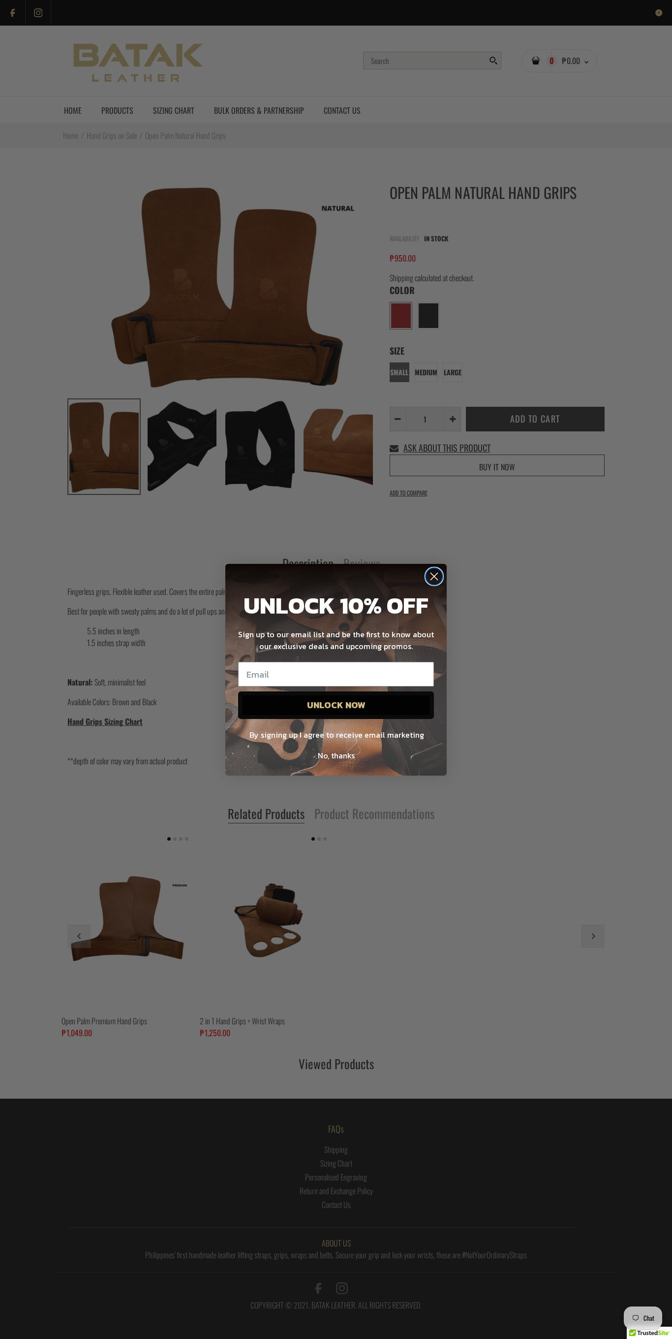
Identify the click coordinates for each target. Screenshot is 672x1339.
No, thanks (336, 755)
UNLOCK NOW (336, 705)
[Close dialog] (434, 576)
